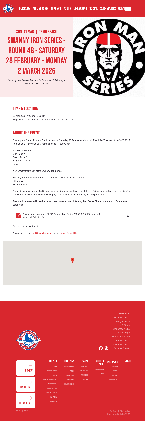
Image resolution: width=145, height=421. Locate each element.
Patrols (72, 371)
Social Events (84, 366)
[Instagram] (106, 348)
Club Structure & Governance (50, 379)
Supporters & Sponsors (51, 393)
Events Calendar (84, 371)
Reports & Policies (52, 384)
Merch (128, 361)
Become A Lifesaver (69, 367)
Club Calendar (53, 397)
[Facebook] (101, 348)
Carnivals (115, 371)
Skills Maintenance (69, 384)
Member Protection (52, 388)
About (55, 366)
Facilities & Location (52, 371)
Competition (115, 366)
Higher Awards (70, 380)
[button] (24, 9)
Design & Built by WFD (119, 414)
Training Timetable (113, 379)
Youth (102, 374)
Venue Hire (85, 379)
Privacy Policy (23, 410)
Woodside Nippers (99, 369)
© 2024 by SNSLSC (120, 411)
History (55, 375)
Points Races (115, 375)
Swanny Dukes (84, 375)
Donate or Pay (53, 401)
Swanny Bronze (70, 375)
